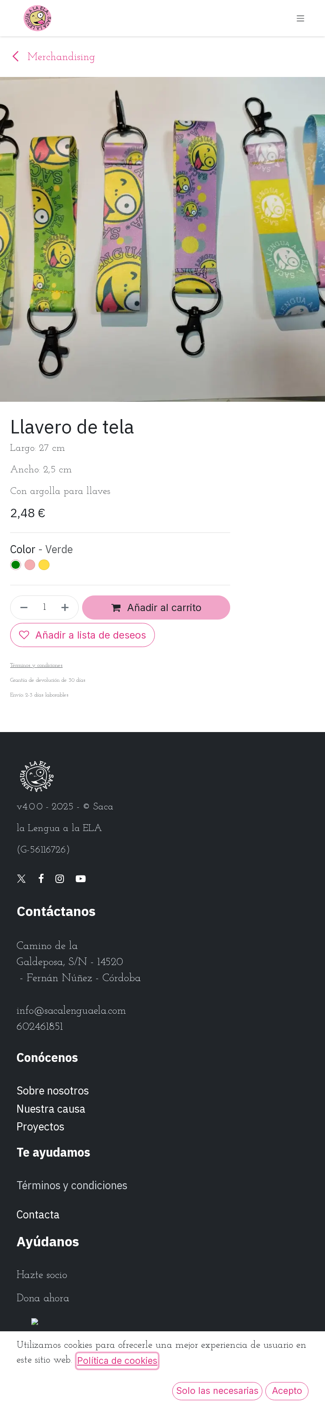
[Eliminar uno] (21, 607)
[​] (21, 880)
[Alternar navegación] (300, 18)
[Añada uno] (67, 607)
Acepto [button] (287, 1390)
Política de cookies (117, 1360)
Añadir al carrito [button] (162, 607)
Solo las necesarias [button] (217, 1390)
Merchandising (59, 57)
